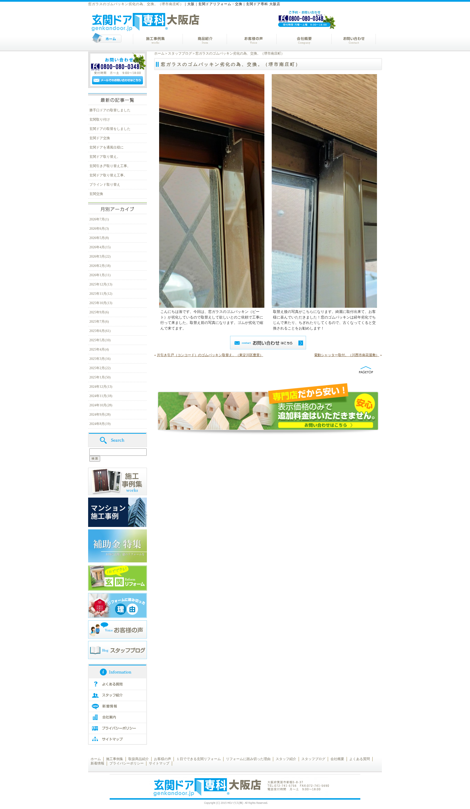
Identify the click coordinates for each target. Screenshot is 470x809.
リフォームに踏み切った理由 (248, 759)
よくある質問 (359, 759)
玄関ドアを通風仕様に (106, 147)
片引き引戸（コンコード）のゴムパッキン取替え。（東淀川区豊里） (210, 355)
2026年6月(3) (99, 228)
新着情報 (97, 763)
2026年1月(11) (100, 275)
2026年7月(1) (99, 219)
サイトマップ (159, 763)
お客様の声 (162, 759)
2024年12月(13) (100, 386)
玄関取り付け (99, 119)
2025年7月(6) (99, 321)
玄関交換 (96, 194)
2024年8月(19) (100, 424)
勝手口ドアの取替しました (109, 110)
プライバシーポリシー (126, 763)
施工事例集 (114, 759)
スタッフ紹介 (286, 759)
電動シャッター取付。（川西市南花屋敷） (346, 355)
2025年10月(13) (100, 303)
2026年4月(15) (100, 247)
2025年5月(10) (100, 340)
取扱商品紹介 (138, 759)
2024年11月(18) (100, 396)
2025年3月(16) (100, 359)
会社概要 (337, 759)
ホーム (159, 53)
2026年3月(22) (100, 256)
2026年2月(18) (100, 266)
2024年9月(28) (100, 414)
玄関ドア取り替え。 (104, 157)
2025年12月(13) (100, 284)
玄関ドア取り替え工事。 (108, 175)
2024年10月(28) (100, 405)
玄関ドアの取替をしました (109, 129)
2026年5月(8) (99, 238)
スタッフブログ (180, 53)
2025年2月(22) (100, 368)
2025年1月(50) (100, 377)
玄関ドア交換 (99, 138)
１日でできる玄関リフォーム (198, 759)
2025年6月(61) (100, 331)
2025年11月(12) (100, 294)
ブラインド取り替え (104, 184)
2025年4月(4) (99, 349)
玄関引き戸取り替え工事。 (109, 166)
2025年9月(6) (99, 312)
